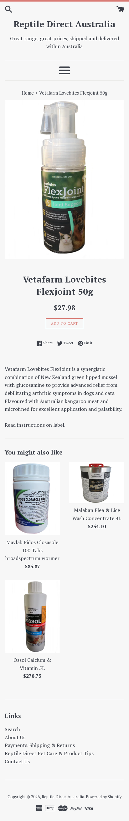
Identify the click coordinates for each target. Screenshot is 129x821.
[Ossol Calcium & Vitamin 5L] (32, 616)
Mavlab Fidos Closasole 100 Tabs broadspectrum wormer (32, 550)
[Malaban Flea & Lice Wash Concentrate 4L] (96, 482)
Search (12, 729)
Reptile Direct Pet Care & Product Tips (49, 753)
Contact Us (17, 761)
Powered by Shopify (103, 796)
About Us (15, 737)
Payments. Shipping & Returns (40, 745)
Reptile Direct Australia (64, 24)
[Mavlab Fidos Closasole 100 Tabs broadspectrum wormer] (32, 498)
